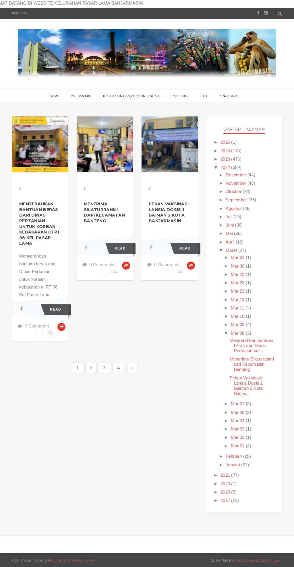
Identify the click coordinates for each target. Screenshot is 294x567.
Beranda (19, 13)
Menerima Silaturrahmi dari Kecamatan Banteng (104, 212)
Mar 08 (238, 333)
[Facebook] (21, 309)
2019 (225, 492)
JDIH (203, 96)
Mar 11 (238, 307)
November (236, 183)
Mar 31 (238, 257)
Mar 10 (238, 316)
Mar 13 (238, 299)
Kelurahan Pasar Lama (72, 560)
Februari (234, 456)
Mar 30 (238, 266)
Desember (236, 174)
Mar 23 (238, 282)
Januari (233, 464)
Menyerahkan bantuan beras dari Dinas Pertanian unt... (251, 345)
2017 (225, 500)
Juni (230, 225)
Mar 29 (238, 274)
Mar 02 (238, 437)
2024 (225, 150)
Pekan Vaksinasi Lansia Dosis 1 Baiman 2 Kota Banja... (246, 385)
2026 (225, 142)
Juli (230, 216)
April (231, 241)
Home (54, 96)
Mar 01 (238, 445)
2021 (225, 475)
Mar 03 (238, 428)
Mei (230, 233)
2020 (225, 483)
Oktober (234, 191)
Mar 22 (238, 291)
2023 (225, 159)
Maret (232, 250)
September (237, 199)
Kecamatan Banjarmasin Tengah (131, 96)
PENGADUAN (229, 96)
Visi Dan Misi (81, 96)
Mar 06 (238, 412)
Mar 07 (238, 403)
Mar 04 (238, 420)
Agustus (234, 208)
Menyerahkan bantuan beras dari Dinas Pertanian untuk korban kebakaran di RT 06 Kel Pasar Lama (39, 223)
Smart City (179, 96)
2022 (225, 167)
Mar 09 (238, 324)
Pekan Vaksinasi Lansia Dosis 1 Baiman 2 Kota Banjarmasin (169, 212)
